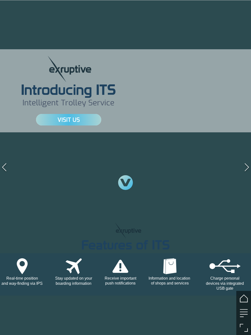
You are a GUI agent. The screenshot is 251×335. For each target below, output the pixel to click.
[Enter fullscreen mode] (243, 327)
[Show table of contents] (243, 313)
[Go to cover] (243, 298)
